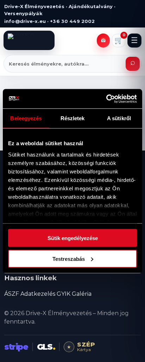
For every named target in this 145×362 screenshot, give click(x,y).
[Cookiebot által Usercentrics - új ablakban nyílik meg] (106, 98)
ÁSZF (11, 293)
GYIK (63, 293)
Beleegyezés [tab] (26, 118)
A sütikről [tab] (119, 118)
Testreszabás (68, 259)
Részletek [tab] (73, 118)
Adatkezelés (37, 293)
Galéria (82, 293)
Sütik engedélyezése (73, 238)
